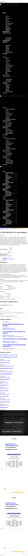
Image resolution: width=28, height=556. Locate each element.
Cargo (7, 26)
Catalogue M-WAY (8, 29)
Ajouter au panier (4, 254)
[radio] (11, 247)
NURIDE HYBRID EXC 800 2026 (6, 368)
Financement (6, 40)
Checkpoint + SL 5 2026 (4, 362)
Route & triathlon (10, 109)
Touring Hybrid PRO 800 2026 (6, 373)
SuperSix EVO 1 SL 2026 (5, 401)
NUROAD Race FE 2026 (4, 379)
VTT (7, 20)
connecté (7, 315)
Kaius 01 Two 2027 (3, 385)
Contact (5, 53)
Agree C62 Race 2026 (4, 396)
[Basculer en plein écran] (1, 554)
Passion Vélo (2, 1)
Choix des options (10, 328)
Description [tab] (5, 257)
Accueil (1, 228)
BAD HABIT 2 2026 (4, 407)
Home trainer (7, 50)
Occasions (8, 39)
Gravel (7, 21)
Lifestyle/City (9, 23)
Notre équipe (8, 47)
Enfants (8, 27)
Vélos (4, 12)
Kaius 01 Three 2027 (4, 390)
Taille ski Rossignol (4, 249)
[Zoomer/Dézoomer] (0, 554)
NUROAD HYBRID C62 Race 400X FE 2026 (8, 357)
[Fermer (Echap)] (4, 554)
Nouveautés (6, 31)
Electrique (8, 24)
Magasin (5, 42)
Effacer (9, 251)
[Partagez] (3, 554)
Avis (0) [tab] (4, 259)
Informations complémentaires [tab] (8, 258)
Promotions (9, 37)
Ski (4, 228)
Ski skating (7, 228)
